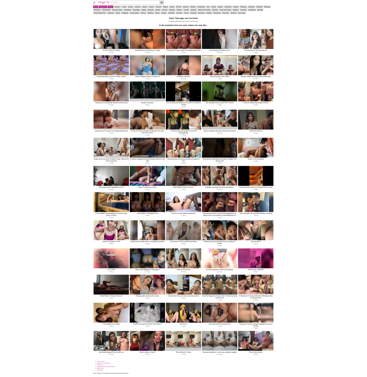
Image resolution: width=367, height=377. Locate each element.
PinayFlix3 (171, 13)
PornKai (143, 13)
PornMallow (127, 10)
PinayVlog (193, 13)
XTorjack (164, 10)
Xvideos (172, 7)
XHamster (179, 13)
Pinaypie (163, 13)
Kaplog (144, 10)
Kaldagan (236, 10)
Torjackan (172, 10)
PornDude (243, 10)
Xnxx (208, 7)
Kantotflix (260, 10)
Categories (102, 7)
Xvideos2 (137, 7)
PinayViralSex (106, 10)
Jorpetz (186, 13)
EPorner (178, 7)
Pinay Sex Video (117, 10)
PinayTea (233, 13)
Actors (110, 7)
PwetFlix (179, 10)
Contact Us (100, 365)
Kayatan (220, 7)
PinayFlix (158, 7)
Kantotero (117, 7)
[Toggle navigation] (95, 2)
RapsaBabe (136, 10)
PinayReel (259, 7)
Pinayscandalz (134, 13)
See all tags (241, 13)
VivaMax (209, 13)
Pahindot (193, 7)
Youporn (151, 7)
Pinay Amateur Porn (100, 13)
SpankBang (251, 10)
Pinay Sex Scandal (225, 10)
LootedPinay (201, 7)
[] (162, 2)
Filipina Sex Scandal (204, 10)
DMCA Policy (100, 368)
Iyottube (157, 10)
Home (96, 7)
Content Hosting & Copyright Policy (106, 366)
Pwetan (214, 7)
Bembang (267, 7)
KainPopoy (97, 10)
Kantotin (130, 7)
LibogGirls (111, 13)
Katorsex (185, 7)
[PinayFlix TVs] (103, 2)
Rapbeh (165, 7)
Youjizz (124, 7)
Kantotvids (201, 13)
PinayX (118, 13)
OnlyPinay (150, 13)
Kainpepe (193, 10)
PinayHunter (217, 13)
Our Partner (100, 370)
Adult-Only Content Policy (103, 363)
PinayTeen (226, 13)
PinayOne (215, 10)
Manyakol (151, 10)
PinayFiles (243, 7)
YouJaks (186, 10)
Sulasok (144, 7)
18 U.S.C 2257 (101, 361)
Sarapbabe (125, 13)
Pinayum (235, 7)
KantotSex (251, 7)
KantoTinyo (228, 7)
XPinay (157, 13)
